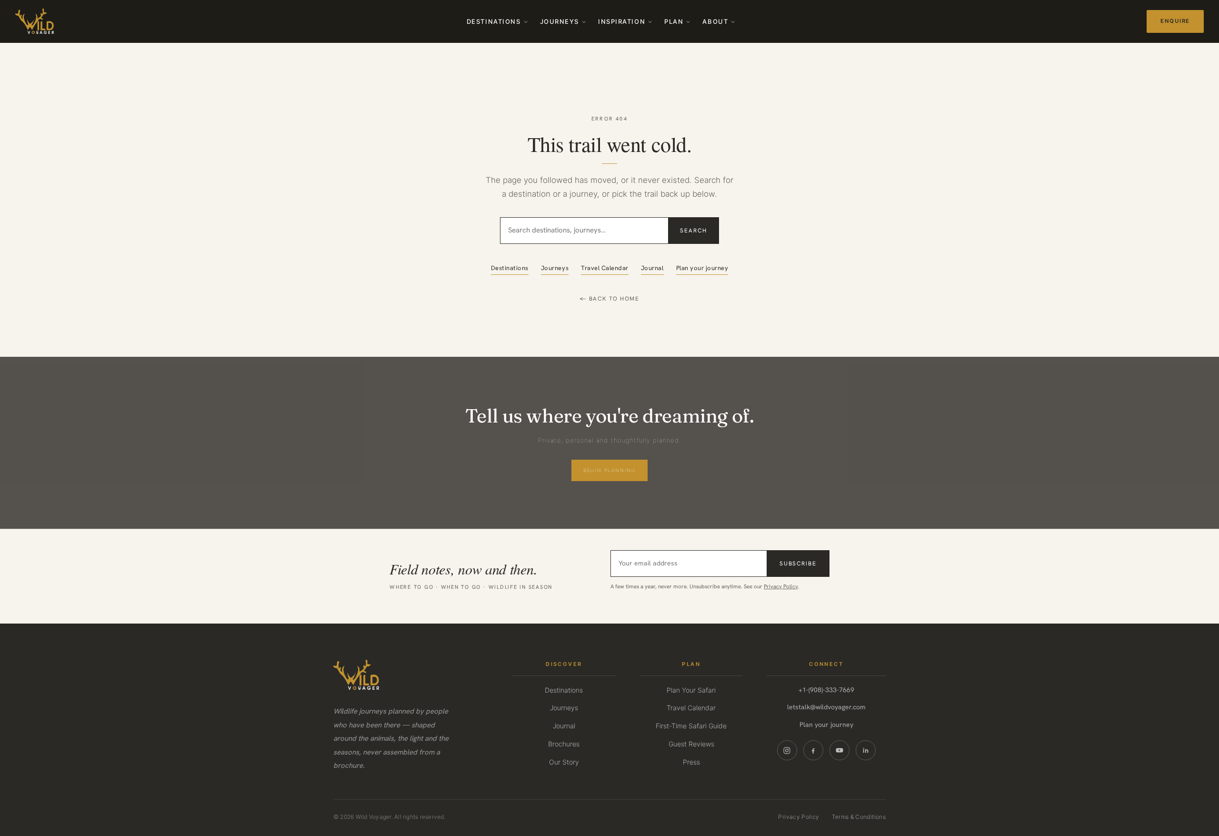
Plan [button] (673, 21)
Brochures (564, 744)
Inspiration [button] (621, 21)
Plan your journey (702, 268)
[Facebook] (813, 750)
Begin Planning (609, 470)
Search (693, 230)
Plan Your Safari (691, 690)
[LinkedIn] (866, 750)
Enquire (1175, 21)
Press (691, 762)
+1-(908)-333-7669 (826, 689)
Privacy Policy (781, 586)
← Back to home (609, 298)
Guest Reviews (691, 744)
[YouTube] (839, 750)
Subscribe (798, 563)
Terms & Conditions (859, 816)
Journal (652, 268)
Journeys (559, 21)
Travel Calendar (605, 268)
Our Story (564, 762)
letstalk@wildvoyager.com (826, 707)
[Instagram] (787, 750)
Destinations (494, 21)
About (715, 21)
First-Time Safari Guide (691, 726)
